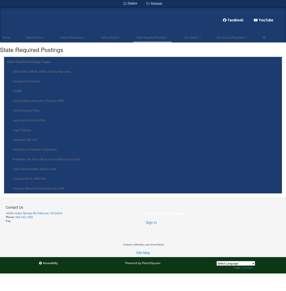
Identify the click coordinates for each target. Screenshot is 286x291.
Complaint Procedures (26, 81)
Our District (191, 37)
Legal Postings (22, 130)
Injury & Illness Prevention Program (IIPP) (38, 101)
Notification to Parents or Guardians (35, 149)
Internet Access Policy (26, 110)
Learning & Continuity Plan (29, 120)
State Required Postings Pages (28, 61)
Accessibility (50, 263)
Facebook (236, 20)
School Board (109, 37)
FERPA (17, 91)
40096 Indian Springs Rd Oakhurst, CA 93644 (34, 213)
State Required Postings (151, 37)
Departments (34, 37)
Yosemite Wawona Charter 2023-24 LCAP (38, 188)
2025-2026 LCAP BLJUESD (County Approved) (42, 71)
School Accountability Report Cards (34, 169)
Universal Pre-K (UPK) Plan (29, 179)
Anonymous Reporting (231, 37)
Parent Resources (72, 37)
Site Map (143, 252)
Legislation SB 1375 (25, 140)
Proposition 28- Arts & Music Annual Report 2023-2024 (46, 159)
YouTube (266, 20)
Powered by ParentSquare (143, 263)
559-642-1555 (24, 217)
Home (6, 37)
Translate (247, 268)
